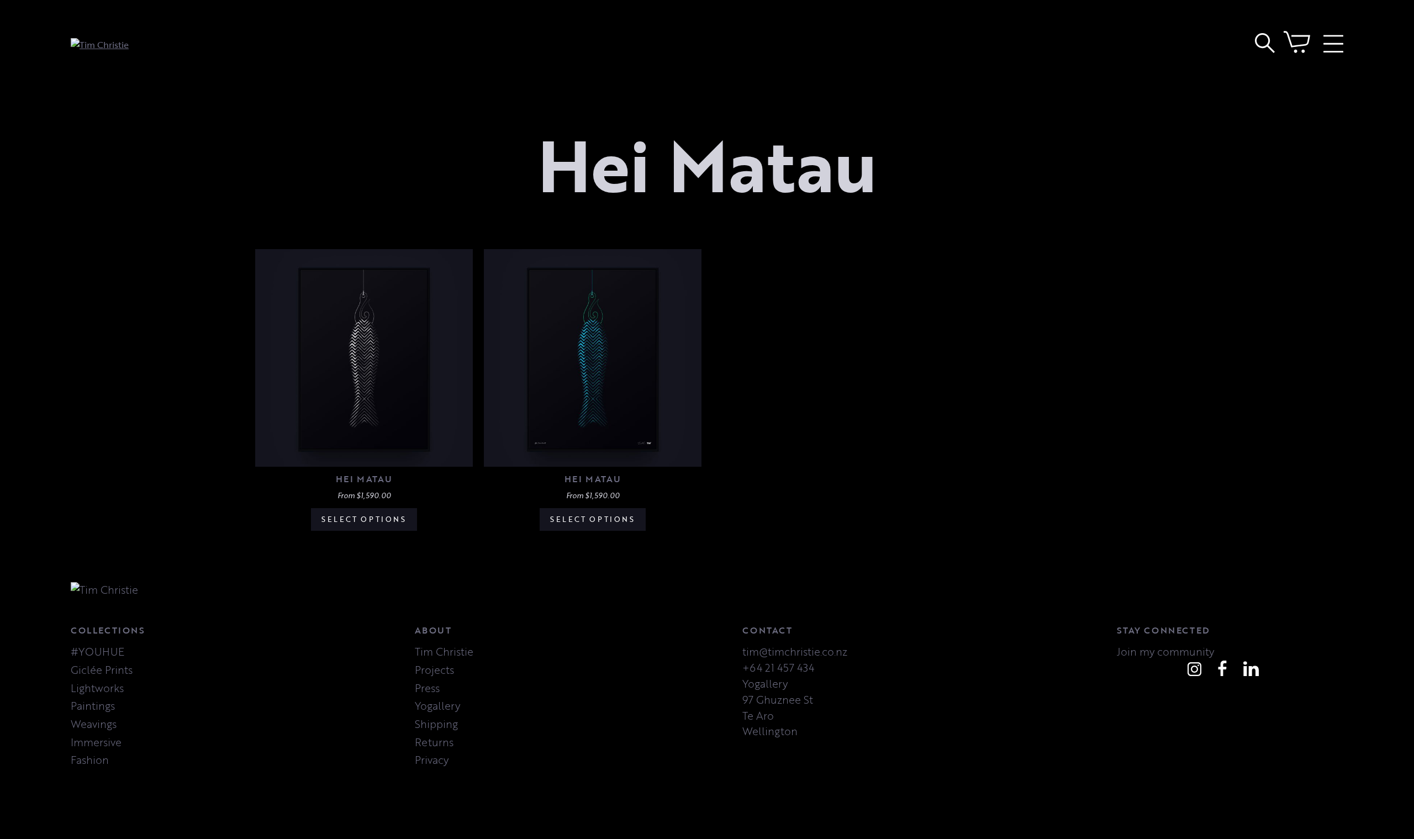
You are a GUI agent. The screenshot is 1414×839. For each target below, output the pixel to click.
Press (427, 687)
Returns (434, 742)
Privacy (432, 759)
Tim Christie (444, 651)
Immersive (96, 742)
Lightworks (97, 687)
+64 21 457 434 (778, 667)
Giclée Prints (102, 669)
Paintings (93, 705)
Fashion (90, 759)
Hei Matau (364, 478)
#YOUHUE (97, 651)
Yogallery (437, 705)
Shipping (436, 723)
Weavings (94, 723)
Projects (434, 669)
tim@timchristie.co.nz (794, 651)
